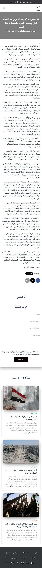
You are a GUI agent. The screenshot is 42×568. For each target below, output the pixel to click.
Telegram (13, 2)
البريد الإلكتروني (27, 2)
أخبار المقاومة (33, 558)
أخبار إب (7, 553)
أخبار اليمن (29, 273)
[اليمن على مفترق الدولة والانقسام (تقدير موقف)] (21, 398)
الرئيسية (34, 553)
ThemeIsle (10, 563)
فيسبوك (17, 2)
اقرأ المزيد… (26, 432)
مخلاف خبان (25, 553)
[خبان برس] (35, 8)
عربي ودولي (14, 558)
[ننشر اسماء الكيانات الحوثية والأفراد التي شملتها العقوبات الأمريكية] (21, 505)
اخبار (6, 558)
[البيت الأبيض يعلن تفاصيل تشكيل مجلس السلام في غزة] (21, 451)
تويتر (20, 2)
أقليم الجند (23, 558)
